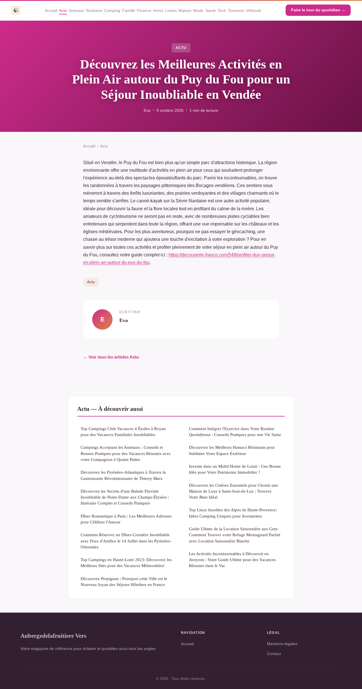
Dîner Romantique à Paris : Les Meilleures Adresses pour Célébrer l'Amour (126, 519)
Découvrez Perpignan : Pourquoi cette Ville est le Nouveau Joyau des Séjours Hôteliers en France (124, 581)
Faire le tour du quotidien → (318, 10)
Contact (274, 653)
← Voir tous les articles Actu (111, 357)
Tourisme (236, 10)
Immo (158, 10)
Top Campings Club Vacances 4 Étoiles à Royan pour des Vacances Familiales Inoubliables (123, 431)
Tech (221, 10)
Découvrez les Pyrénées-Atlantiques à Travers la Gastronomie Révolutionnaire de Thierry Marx (123, 475)
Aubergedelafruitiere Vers (53, 635)
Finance (144, 10)
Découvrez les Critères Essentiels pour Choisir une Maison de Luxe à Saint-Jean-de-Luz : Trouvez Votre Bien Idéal (233, 491)
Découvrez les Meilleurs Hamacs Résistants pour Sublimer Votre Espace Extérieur (232, 450)
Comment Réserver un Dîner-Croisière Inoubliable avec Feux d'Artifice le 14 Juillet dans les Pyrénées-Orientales (126, 540)
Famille (128, 10)
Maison (184, 10)
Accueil (51, 10)
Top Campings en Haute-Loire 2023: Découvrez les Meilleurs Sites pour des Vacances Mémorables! (126, 562)
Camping (112, 10)
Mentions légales (282, 643)
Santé (210, 10)
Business (94, 10)
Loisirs (171, 10)
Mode (198, 10)
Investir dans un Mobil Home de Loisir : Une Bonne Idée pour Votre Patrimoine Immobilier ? (235, 469)
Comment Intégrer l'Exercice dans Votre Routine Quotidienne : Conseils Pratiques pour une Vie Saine (235, 431)
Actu (63, 10)
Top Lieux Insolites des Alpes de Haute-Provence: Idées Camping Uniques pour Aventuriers (233, 512)
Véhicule (253, 10)
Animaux (76, 10)
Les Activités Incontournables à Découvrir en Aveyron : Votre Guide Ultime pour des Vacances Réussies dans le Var (232, 559)
